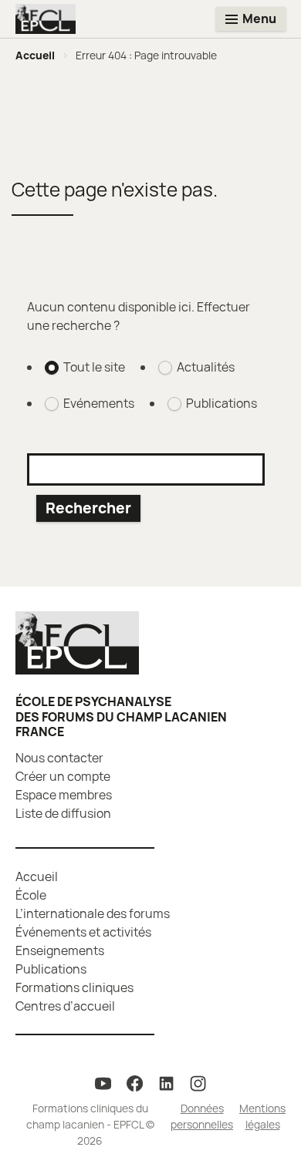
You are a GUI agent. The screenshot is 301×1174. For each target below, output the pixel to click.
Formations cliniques (74, 987)
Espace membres (63, 794)
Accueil (35, 55)
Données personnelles (202, 1116)
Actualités (206, 366)
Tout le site (94, 366)
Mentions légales (262, 1116)
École (30, 894)
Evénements (98, 403)
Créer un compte (62, 776)
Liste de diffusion (63, 813)
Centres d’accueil (65, 1005)
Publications (221, 403)
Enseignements (59, 950)
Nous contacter (59, 757)
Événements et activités (83, 931)
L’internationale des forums (92, 913)
